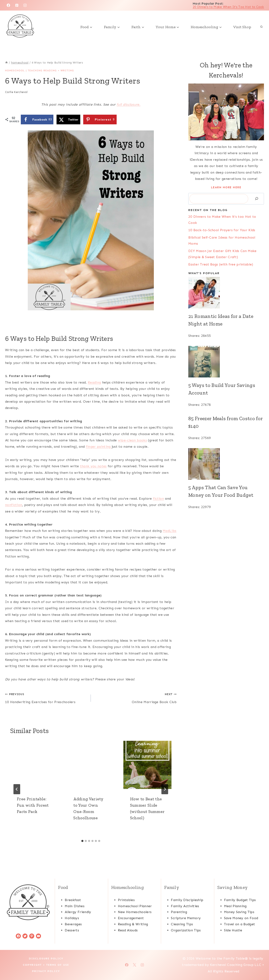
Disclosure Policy (46, 958)
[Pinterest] (16, 5)
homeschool (15, 70)
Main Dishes (74, 906)
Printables (126, 900)
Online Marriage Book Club (154, 698)
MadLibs (169, 531)
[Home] (6, 62)
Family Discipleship (187, 900)
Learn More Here (226, 187)
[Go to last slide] (16, 789)
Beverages (73, 924)
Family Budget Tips (240, 900)
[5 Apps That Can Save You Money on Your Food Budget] (226, 464)
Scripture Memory (186, 918)
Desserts (72, 930)
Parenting (179, 912)
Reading (94, 382)
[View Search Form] (261, 26)
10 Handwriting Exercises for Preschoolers (40, 698)
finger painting (99, 447)
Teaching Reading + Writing (51, 70)
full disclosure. (128, 104)
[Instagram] (25, 5)
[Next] (164, 789)
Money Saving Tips (239, 912)
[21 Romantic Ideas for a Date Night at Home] (226, 292)
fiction (158, 499)
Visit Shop (242, 27)
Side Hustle (233, 930)
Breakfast (73, 900)
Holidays (72, 918)
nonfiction (13, 505)
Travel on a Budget (239, 924)
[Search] (256, 198)
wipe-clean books (132, 440)
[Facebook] (8, 5)
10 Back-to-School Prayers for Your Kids (221, 230)
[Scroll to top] (259, 963)
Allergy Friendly (78, 912)
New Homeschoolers (135, 912)
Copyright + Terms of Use (46, 964)
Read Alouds (128, 930)
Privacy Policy (46, 971)
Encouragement (131, 918)
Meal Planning (235, 906)
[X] (134, 964)
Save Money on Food (241, 918)
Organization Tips (186, 930)
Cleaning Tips (182, 924)
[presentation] (34, 765)
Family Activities (185, 906)
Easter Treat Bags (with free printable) (220, 264)
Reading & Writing (133, 924)
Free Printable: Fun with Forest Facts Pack (33, 805)
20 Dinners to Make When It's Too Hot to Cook (228, 7)
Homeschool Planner (135, 906)
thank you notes (93, 466)
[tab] (82, 841)
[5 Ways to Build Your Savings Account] (226, 361)
